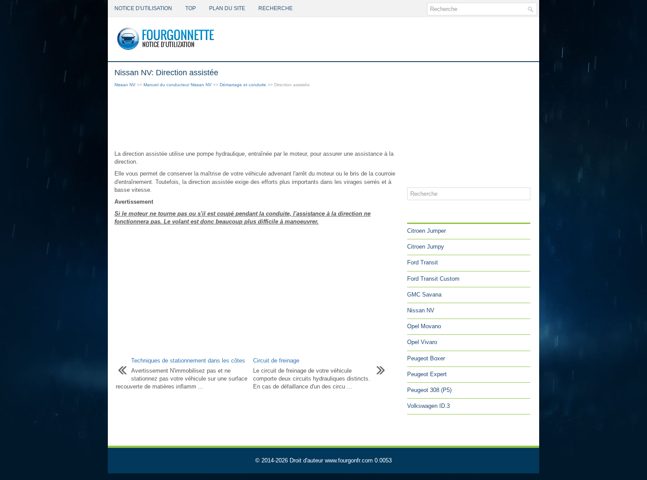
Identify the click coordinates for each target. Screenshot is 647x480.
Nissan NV (125, 84)
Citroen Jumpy (425, 246)
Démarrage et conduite (243, 84)
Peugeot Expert (427, 374)
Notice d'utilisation (143, 8)
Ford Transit (422, 262)
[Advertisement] (257, 119)
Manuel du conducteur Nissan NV (177, 84)
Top (190, 8)
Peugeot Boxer (426, 358)
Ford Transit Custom (433, 278)
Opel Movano (424, 326)
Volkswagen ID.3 (428, 406)
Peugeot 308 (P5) (429, 390)
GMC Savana (424, 294)
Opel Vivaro (422, 342)
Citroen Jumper (426, 230)
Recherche (275, 8)
